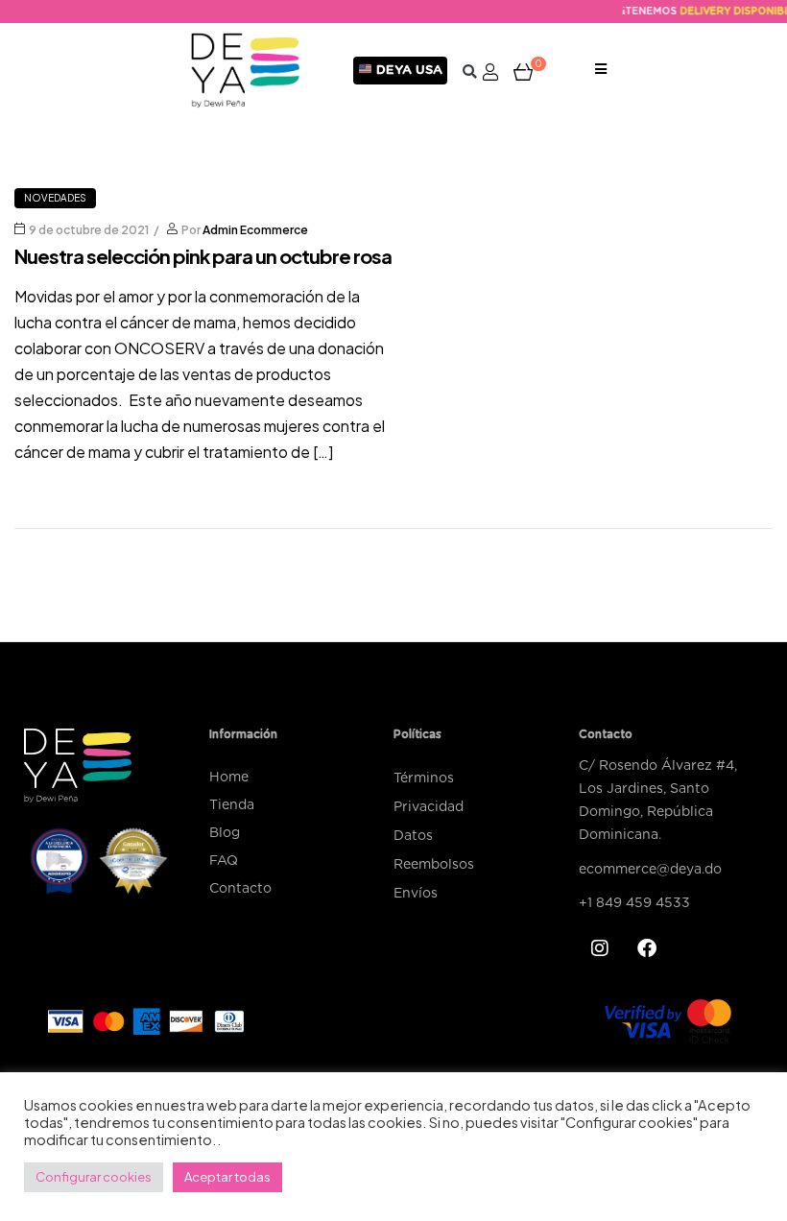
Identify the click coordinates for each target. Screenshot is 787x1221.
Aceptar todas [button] (227, 1177)
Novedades (55, 198)
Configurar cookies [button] (94, 1177)
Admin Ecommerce (255, 230)
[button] (470, 71)
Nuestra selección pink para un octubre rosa (203, 256)
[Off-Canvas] (601, 70)
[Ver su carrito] (523, 71)
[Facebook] (647, 948)
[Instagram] (600, 948)
